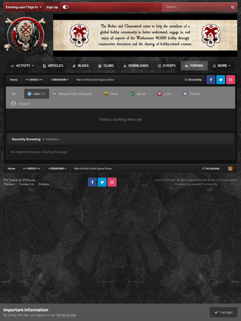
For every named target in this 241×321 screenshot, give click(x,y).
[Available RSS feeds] (230, 168)
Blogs (83, 65)
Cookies (43, 184)
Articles (55, 65)
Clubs (108, 65)
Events (169, 65)
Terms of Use (66, 315)
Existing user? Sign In (22, 7)
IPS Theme (11, 180)
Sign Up (52, 7)
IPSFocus (29, 180)
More (222, 65)
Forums (196, 65)
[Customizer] (65, 7)
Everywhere (214, 7)
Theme (8, 184)
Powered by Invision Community (196, 184)
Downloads (138, 65)
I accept (225, 312)
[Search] (232, 7)
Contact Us (26, 184)
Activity (22, 65)
